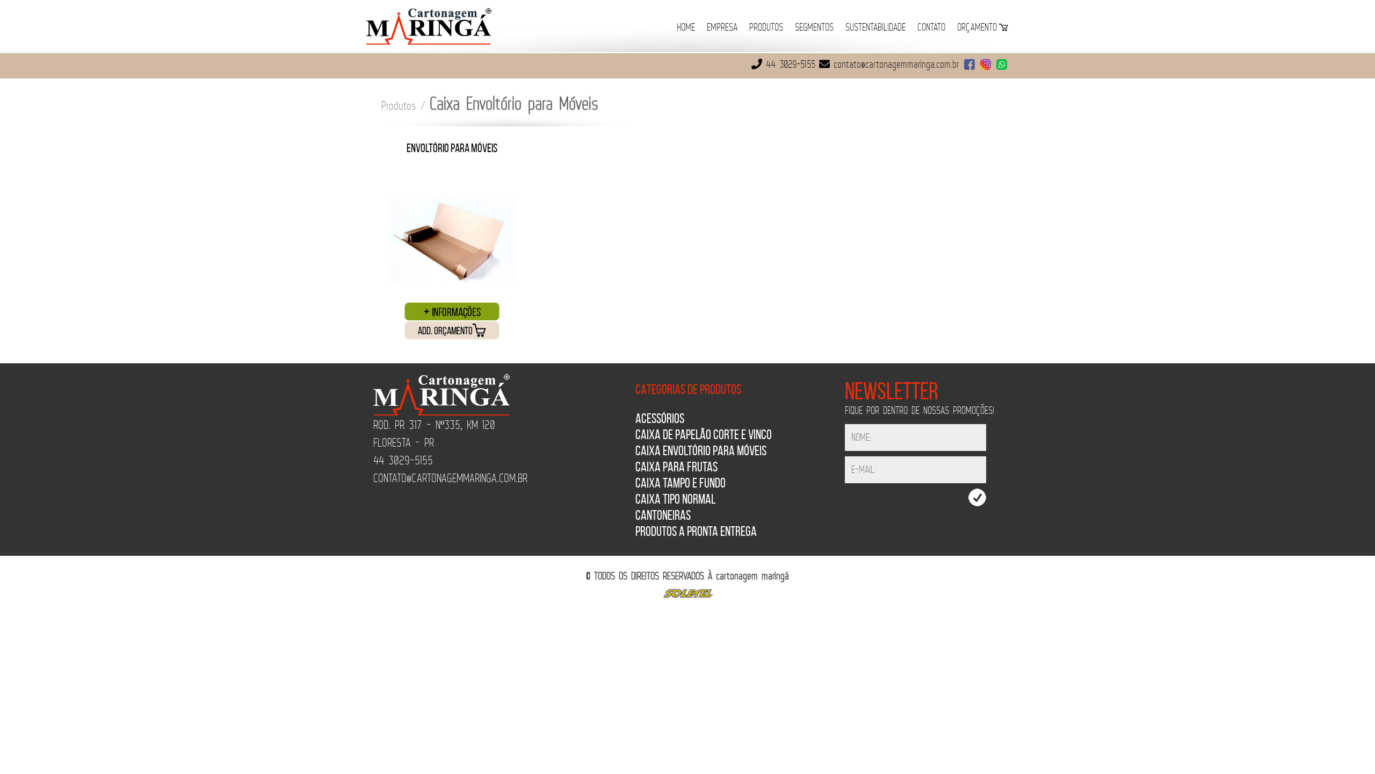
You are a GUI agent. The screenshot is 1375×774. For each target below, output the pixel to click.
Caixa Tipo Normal (675, 499)
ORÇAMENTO (977, 28)
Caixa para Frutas (676, 467)
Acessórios (659, 418)
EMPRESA (722, 28)
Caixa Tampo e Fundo (680, 483)
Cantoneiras (663, 515)
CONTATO (931, 28)
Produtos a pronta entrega (696, 531)
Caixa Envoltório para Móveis (700, 450)
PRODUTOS (766, 28)
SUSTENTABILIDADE (875, 28)
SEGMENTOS (814, 28)
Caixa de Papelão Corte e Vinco (703, 434)
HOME (686, 28)
